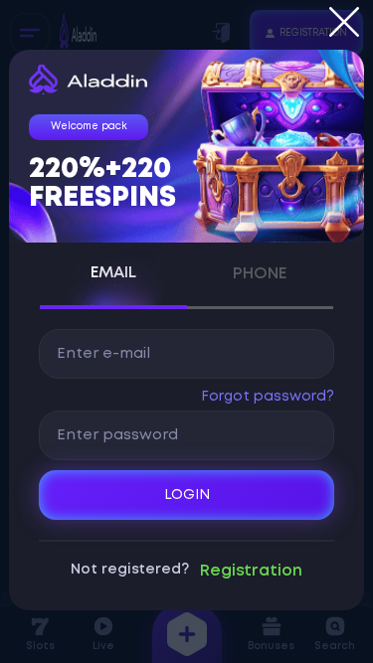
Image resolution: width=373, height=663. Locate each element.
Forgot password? (267, 397)
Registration (251, 571)
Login (187, 495)
